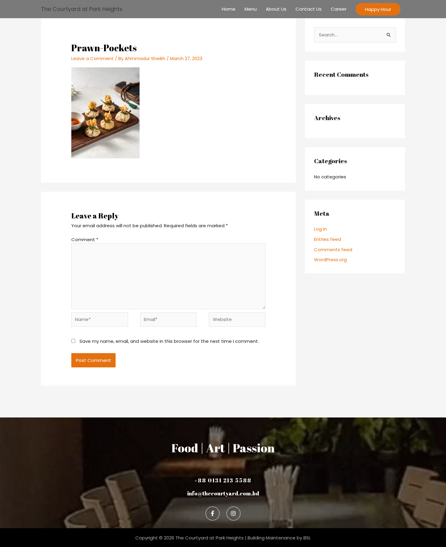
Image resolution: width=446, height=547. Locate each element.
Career (338, 9)
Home (228, 9)
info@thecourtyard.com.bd (223, 493)
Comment (84, 239)
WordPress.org (330, 259)
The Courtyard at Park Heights (82, 9)
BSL (307, 538)
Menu (251, 9)
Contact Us (309, 9)
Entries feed (327, 239)
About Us (276, 9)
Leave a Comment (92, 58)
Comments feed (333, 249)
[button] (378, 9)
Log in (320, 229)
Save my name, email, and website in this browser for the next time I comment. (169, 341)
